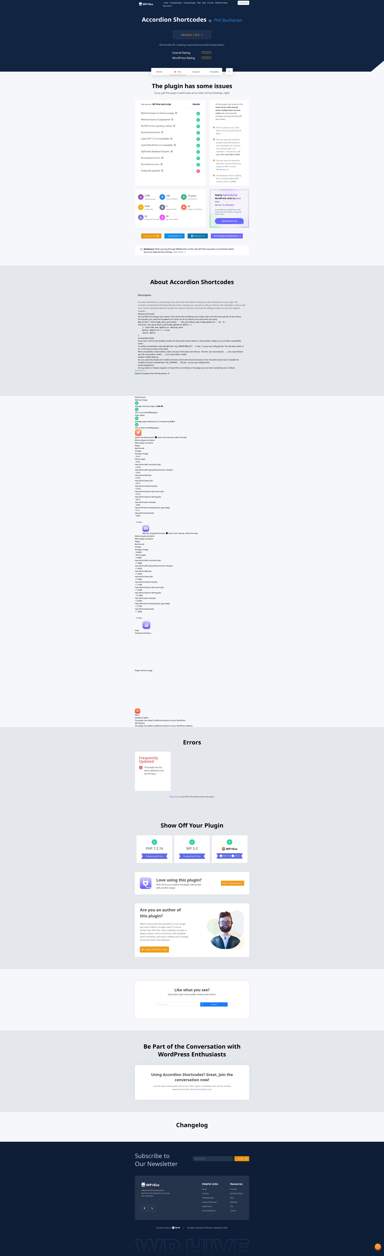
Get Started (243, 3)
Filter (199, 3)
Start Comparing (231, 883)
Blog (204, 3)
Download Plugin (150, 236)
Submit (214, 1004)
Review (159, 72)
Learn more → (179, 252)
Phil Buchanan (228, 20)
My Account (167, 6)
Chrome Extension (209, 1211)
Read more (175, 796)
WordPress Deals (221, 3)
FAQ (231, 1206)
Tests (179, 72)
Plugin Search (207, 1206)
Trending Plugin (208, 1198)
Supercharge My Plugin (156, 949)
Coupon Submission (209, 1202)
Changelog (214, 72)
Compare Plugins (190, 3)
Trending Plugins (176, 3)
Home (166, 3)
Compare (196, 72)
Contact (233, 1211)
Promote (210, 3)
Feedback (233, 1202)
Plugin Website (173, 236)
